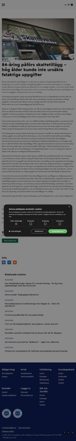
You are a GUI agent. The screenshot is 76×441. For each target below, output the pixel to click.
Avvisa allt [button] (39, 231)
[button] (15, 231)
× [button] (69, 206)
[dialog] (38, 220)
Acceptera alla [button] (58, 231)
